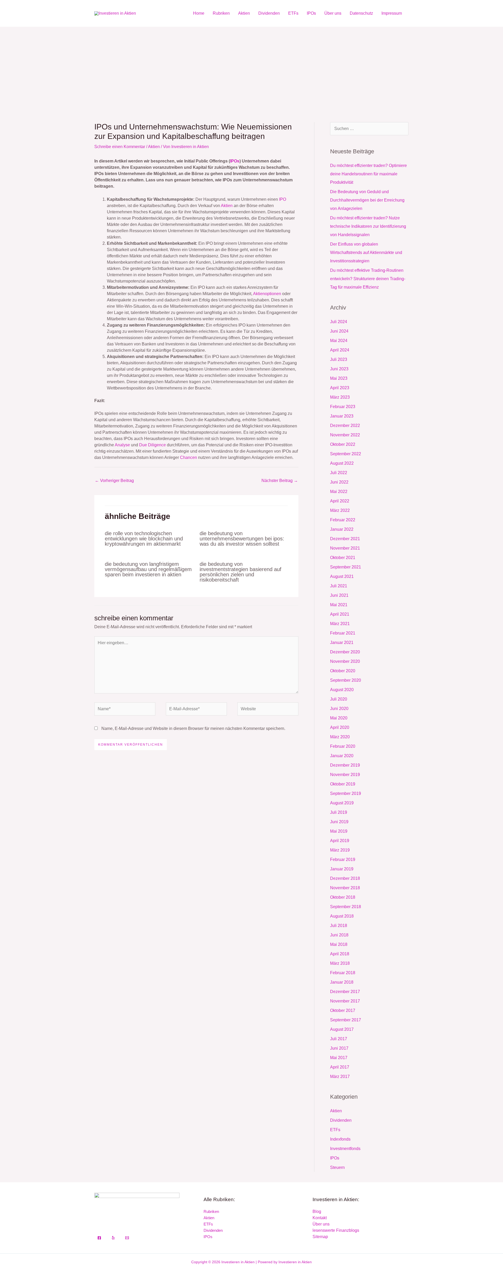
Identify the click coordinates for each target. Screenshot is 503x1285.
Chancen (188, 457)
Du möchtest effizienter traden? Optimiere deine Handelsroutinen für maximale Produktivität (368, 174)
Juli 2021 (338, 586)
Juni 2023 (339, 369)
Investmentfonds (345, 1148)
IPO (282, 199)
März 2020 (340, 737)
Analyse (122, 445)
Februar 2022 (342, 520)
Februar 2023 (342, 406)
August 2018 (342, 916)
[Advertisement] (251, 66)
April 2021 (339, 614)
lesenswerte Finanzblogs (336, 1230)
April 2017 (339, 1067)
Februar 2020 (342, 746)
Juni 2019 (339, 822)
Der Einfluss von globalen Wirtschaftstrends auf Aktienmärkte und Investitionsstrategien (366, 252)
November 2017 (345, 1001)
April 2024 (339, 350)
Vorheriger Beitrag (114, 480)
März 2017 (340, 1076)
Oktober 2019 (342, 784)
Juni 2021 (339, 595)
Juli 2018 (338, 925)
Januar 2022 (341, 529)
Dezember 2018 (345, 878)
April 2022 (339, 501)
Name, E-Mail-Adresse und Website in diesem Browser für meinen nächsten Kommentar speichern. (193, 728)
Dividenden (269, 13)
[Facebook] (99, 1238)
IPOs (311, 13)
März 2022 (340, 510)
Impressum (391, 13)
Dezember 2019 (345, 765)
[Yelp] (113, 1238)
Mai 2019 (338, 831)
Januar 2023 (341, 416)
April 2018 (339, 954)
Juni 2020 (339, 708)
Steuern (337, 1167)
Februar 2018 (342, 972)
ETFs (293, 13)
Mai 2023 (338, 378)
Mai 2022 (338, 491)
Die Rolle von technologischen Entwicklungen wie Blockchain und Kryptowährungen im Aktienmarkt (144, 538)
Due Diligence (152, 445)
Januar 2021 (341, 642)
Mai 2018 (338, 944)
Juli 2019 (338, 812)
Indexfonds (340, 1139)
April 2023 (339, 388)
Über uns (332, 13)
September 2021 (345, 567)
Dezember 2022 (345, 425)
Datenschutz (361, 13)
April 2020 (339, 727)
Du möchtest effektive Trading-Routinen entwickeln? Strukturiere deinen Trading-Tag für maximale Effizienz (367, 278)
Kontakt (320, 1218)
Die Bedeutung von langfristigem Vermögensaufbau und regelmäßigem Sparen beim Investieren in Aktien (148, 569)
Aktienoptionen (267, 293)
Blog (317, 1211)
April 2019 (339, 840)
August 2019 (342, 803)
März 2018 (340, 963)
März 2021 (340, 623)
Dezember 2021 (345, 538)
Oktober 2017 (342, 1010)
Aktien (244, 13)
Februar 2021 (342, 633)
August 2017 (342, 1029)
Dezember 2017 (345, 991)
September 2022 (345, 454)
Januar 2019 (341, 869)
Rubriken (221, 13)
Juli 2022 (338, 472)
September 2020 (345, 680)
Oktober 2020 (342, 671)
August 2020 (342, 689)
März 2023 (340, 397)
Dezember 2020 (345, 652)
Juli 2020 (338, 699)
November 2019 (345, 774)
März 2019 (340, 850)
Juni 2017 (339, 1048)
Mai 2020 (338, 718)
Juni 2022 (339, 482)
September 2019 (345, 793)
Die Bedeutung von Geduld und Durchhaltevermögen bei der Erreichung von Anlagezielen (367, 200)
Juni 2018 (339, 935)
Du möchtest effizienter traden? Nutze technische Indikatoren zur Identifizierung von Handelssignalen (368, 226)
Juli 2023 (338, 359)
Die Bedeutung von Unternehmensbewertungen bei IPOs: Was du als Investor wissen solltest (242, 538)
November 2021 (345, 548)
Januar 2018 (341, 982)
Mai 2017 (338, 1057)
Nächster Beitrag (279, 480)
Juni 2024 (339, 331)
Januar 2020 (341, 755)
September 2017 (345, 1020)
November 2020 (345, 661)
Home (198, 13)
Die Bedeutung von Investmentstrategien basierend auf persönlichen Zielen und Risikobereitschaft (240, 572)
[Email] (127, 1238)
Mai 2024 (338, 340)
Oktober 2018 (342, 897)
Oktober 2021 (342, 557)
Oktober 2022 (342, 444)
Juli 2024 (338, 321)
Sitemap (320, 1236)
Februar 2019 (342, 859)
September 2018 (345, 906)
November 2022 (345, 435)
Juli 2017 (338, 1039)
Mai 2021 (338, 605)
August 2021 (342, 576)
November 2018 (345, 888)
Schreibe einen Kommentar (119, 146)
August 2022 (342, 463)
